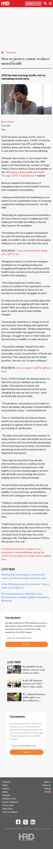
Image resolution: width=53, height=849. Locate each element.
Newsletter (6, 795)
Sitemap (47, 788)
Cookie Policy (7, 808)
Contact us (46, 785)
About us (47, 781)
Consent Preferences (10, 801)
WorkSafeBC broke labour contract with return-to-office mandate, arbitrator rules (34, 669)
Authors (5, 791)
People (4, 785)
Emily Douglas (8, 121)
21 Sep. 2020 (5, 125)
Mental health (11, 52)
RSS (47, 791)
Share (3, 129)
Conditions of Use (9, 798)
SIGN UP (26, 644)
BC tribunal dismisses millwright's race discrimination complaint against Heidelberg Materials (25, 597)
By (7, 121)
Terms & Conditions (9, 811)
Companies (6, 781)
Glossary (5, 788)
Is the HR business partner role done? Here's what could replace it (32, 683)
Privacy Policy (8, 805)
